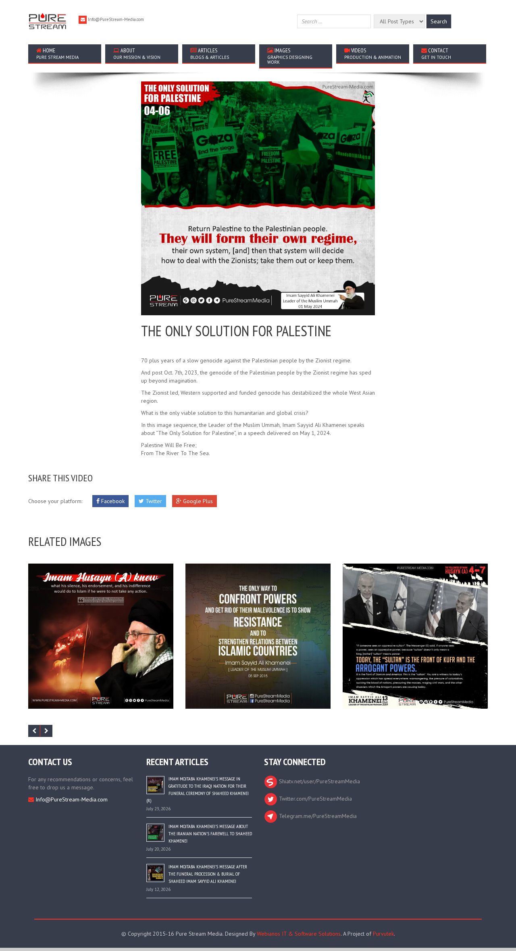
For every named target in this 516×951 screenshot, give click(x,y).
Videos (372, 53)
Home (57, 53)
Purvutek (383, 933)
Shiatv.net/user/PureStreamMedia (318, 781)
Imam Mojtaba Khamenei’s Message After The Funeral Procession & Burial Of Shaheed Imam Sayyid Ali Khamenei (208, 874)
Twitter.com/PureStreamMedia (314, 798)
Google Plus (197, 501)
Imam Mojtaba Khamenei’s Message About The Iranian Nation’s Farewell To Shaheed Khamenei (210, 833)
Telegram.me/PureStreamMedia (317, 816)
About (136, 53)
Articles (209, 53)
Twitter (153, 501)
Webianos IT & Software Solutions (299, 933)
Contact (436, 53)
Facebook (112, 501)
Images (289, 56)
